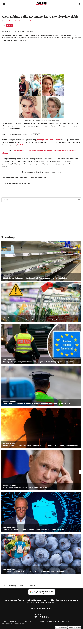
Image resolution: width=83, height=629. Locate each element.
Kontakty (12, 586)
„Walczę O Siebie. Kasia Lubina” (48, 140)
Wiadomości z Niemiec (27, 21)
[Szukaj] (79, 4)
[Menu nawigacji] (4, 4)
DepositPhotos (47, 608)
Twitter (32, 586)
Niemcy (9, 25)
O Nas (4, 586)
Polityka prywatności (61, 627)
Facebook (22, 586)
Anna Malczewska (10, 21)
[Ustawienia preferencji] (81, 472)
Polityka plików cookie (75, 627)
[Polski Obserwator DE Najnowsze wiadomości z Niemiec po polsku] (41, 4)
